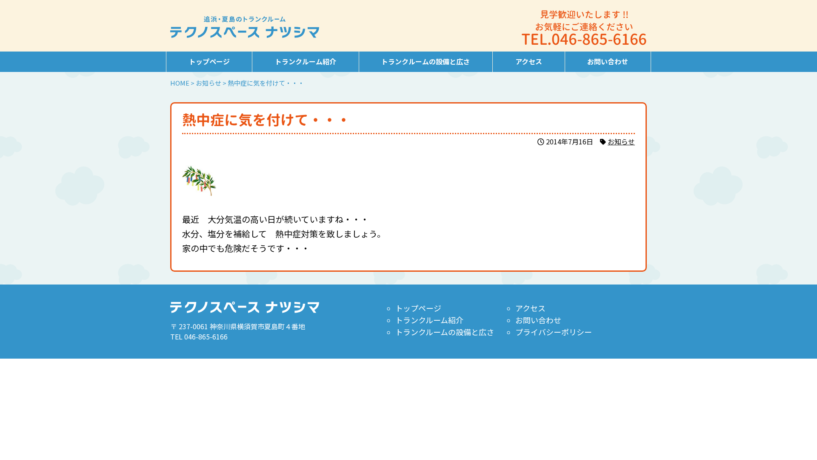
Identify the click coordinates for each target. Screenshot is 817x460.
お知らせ (621, 141)
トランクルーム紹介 (305, 61)
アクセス (528, 61)
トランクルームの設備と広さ (425, 61)
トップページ (209, 61)
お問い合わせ (607, 61)
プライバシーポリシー (553, 331)
